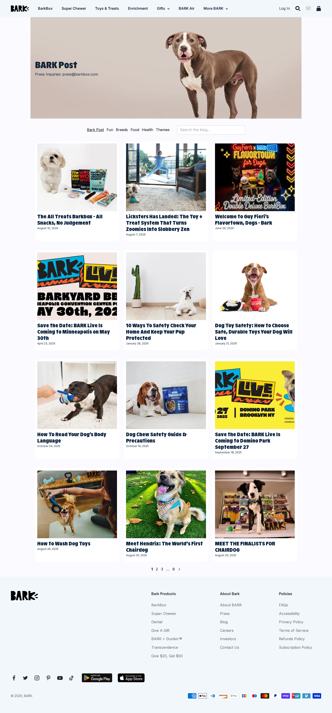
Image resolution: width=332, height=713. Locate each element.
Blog (224, 622)
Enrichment (138, 8)
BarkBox (45, 8)
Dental (156, 622)
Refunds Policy (292, 639)
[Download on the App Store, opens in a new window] (131, 677)
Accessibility (289, 613)
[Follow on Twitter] (25, 678)
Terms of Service (294, 630)
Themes (163, 129)
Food (135, 129)
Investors (228, 639)
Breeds (122, 129)
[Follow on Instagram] (37, 678)
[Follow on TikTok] (71, 678)
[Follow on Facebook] (14, 678)
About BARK (231, 605)
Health (147, 129)
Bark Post (95, 129)
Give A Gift (160, 630)
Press (225, 613)
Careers (227, 630)
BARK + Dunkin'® (166, 639)
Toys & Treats (107, 8)
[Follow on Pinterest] (48, 678)
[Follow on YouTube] (60, 678)
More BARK (213, 8)
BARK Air (186, 8)
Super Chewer (74, 8)
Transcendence (164, 647)
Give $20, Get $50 (167, 656)
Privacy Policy (291, 622)
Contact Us (229, 647)
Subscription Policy (295, 647)
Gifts (161, 8)
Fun (110, 129)
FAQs (283, 605)
